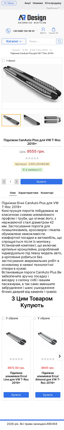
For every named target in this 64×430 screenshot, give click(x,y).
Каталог (12, 41)
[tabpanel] (32, 246)
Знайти (59, 41)
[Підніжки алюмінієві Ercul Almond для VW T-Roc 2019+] (48, 339)
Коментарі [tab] (47, 192)
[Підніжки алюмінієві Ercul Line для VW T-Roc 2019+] (16, 339)
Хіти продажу (53, 3)
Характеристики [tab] (28, 192)
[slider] (32, 158)
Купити (41, 181)
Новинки (38, 3)
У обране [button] (10, 60)
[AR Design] (32, 19)
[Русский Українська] (53, 8)
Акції (28, 3)
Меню (11, 3)
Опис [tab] (13, 192)
